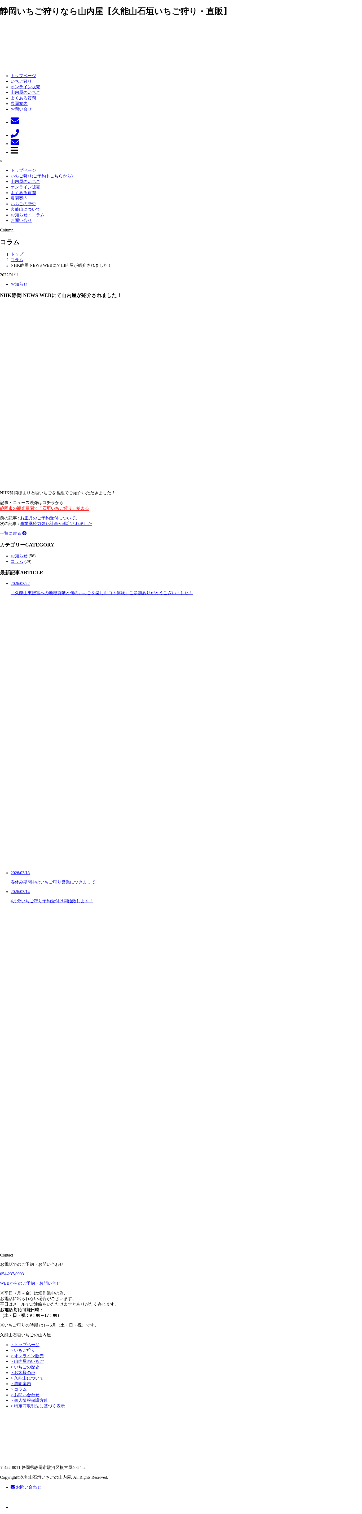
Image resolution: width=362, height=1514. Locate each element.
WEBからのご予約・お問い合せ (30, 1283)
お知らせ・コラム (28, 215)
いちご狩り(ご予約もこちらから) (42, 176)
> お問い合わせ (25, 1395)
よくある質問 (23, 98)
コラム (17, 561)
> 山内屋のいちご (27, 1361)
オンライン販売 (25, 87)
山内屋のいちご (25, 92)
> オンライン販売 (27, 1356)
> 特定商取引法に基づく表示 (38, 1406)
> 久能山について (27, 1378)
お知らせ (19, 284)
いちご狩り (21, 81)
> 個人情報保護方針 (29, 1400)
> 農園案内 (21, 1383)
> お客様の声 (23, 1372)
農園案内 (19, 103)
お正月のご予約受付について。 (50, 518)
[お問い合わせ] (15, 122)
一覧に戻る (11, 533)
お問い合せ (21, 109)
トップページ (23, 75)
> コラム (19, 1389)
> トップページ (25, 1344)
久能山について (25, 209)
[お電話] (15, 135)
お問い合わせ (28, 1487)
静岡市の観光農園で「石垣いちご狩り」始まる (44, 508)
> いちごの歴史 (25, 1367)
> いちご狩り (23, 1350)
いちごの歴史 (23, 204)
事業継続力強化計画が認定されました (56, 523)
